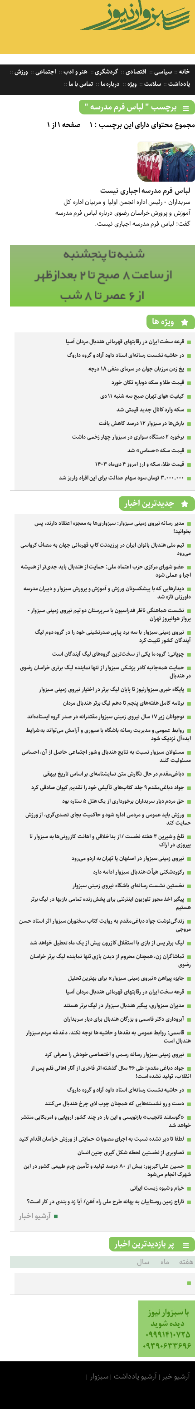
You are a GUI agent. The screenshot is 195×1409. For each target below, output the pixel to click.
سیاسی (162, 72)
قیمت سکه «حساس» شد (155, 450)
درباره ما (109, 84)
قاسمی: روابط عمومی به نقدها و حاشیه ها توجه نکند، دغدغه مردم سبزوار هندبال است (108, 1037)
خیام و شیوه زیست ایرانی (157, 1188)
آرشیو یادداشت (135, 1376)
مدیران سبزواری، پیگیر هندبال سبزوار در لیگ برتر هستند (123, 1005)
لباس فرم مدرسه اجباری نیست (145, 191)
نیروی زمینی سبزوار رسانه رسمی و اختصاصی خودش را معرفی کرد (114, 1054)
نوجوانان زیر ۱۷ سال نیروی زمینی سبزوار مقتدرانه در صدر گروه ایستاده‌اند (105, 717)
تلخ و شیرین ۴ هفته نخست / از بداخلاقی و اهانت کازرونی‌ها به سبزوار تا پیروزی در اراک (110, 841)
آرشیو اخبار (35, 1216)
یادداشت (178, 84)
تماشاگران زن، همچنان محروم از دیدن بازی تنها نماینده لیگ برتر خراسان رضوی (110, 960)
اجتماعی (45, 72)
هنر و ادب (74, 72)
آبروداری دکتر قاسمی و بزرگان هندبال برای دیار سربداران (123, 1019)
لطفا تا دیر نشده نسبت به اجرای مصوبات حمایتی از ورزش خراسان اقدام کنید (101, 1139)
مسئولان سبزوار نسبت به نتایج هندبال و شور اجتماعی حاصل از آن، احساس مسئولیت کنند (106, 756)
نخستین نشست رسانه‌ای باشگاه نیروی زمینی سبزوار (128, 885)
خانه (184, 72)
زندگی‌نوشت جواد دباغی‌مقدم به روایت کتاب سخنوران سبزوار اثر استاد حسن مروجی (105, 925)
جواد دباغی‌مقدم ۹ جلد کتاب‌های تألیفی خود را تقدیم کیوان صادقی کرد (107, 787)
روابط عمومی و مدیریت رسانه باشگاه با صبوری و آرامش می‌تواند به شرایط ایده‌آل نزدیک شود (108, 734)
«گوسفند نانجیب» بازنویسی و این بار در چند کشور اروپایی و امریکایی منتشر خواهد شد (105, 1121)
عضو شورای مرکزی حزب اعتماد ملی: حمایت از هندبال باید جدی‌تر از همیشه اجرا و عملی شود (106, 571)
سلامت (152, 84)
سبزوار (99, 1376)
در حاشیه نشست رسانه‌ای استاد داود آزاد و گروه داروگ (125, 355)
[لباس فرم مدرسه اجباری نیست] (166, 179)
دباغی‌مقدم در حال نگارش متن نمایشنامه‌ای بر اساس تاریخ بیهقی (113, 774)
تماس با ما (80, 84)
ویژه (131, 84)
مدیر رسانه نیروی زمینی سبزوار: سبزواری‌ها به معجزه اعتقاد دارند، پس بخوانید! (112, 527)
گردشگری (106, 72)
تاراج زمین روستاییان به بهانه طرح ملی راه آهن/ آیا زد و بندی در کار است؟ (105, 1201)
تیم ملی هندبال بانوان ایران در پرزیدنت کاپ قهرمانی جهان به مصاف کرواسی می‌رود (105, 549)
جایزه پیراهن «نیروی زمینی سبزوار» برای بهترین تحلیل (126, 978)
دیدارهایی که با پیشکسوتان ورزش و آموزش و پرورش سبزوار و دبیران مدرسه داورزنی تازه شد (107, 593)
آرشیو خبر (176, 1376)
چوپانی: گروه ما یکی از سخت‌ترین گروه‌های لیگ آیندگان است (118, 654)
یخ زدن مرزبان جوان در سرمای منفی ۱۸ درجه (136, 369)
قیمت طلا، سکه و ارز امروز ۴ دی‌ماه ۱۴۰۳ (139, 464)
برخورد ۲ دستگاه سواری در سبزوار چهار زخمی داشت (128, 437)
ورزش (20, 72)
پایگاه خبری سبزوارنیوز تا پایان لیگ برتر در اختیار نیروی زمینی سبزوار (111, 689)
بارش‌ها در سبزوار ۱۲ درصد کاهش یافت (141, 423)
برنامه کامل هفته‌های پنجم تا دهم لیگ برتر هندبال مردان (123, 703)
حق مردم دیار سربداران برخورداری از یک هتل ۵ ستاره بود (123, 801)
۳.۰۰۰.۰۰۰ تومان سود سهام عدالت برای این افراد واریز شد (121, 478)
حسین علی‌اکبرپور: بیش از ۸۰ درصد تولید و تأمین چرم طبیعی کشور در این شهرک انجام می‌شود (107, 1170)
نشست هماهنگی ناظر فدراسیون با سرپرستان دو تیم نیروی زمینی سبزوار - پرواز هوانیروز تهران (109, 614)
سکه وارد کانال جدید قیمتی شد (150, 410)
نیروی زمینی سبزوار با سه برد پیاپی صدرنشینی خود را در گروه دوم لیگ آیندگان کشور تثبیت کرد (113, 636)
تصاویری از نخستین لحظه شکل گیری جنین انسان (131, 1152)
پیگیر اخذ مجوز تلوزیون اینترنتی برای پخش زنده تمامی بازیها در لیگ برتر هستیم (110, 903)
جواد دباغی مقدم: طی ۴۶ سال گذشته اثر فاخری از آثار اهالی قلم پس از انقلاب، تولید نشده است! (111, 1072)
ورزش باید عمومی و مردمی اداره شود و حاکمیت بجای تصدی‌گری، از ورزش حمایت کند (108, 819)
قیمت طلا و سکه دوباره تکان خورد (148, 382)
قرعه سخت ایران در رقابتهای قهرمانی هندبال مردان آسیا (125, 341)
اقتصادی (135, 72)
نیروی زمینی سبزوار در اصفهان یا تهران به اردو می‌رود (128, 858)
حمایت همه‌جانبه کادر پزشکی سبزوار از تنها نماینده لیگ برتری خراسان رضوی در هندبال (105, 672)
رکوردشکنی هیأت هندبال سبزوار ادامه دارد (138, 872)
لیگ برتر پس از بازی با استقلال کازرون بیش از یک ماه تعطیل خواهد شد (107, 943)
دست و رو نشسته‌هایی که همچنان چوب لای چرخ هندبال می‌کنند (114, 1103)
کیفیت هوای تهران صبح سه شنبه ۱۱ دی (142, 396)
